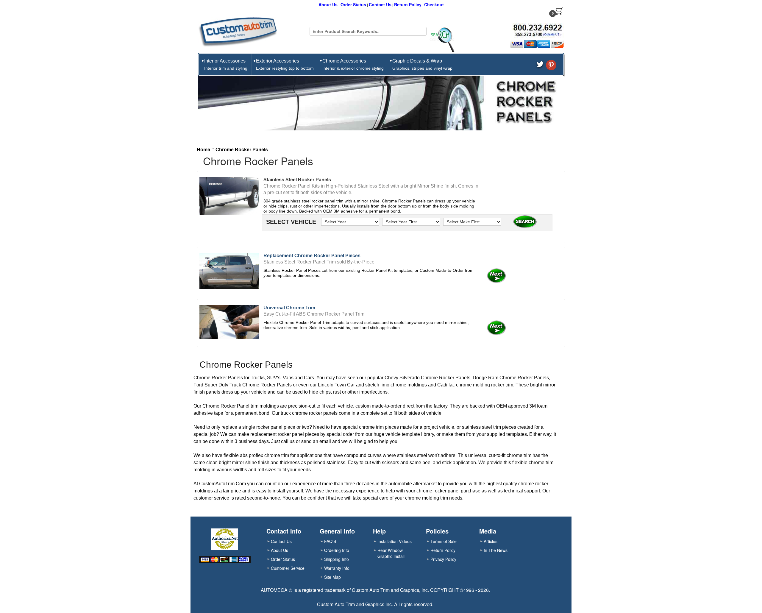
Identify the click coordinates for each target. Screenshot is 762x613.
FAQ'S (330, 541)
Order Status (353, 4)
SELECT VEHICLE (290, 222)
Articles (490, 541)
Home (203, 149)
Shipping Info (336, 559)
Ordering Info (336, 550)
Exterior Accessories (285, 64)
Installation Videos (394, 541)
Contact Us (380, 4)
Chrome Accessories (353, 64)
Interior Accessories (225, 64)
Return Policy (407, 4)
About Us (328, 4)
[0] (559, 11)
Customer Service (288, 568)
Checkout (434, 4)
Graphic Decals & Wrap (422, 64)
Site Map (332, 577)
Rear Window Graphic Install (391, 553)
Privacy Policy (443, 559)
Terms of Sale (443, 541)
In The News (496, 550)
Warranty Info (336, 568)
